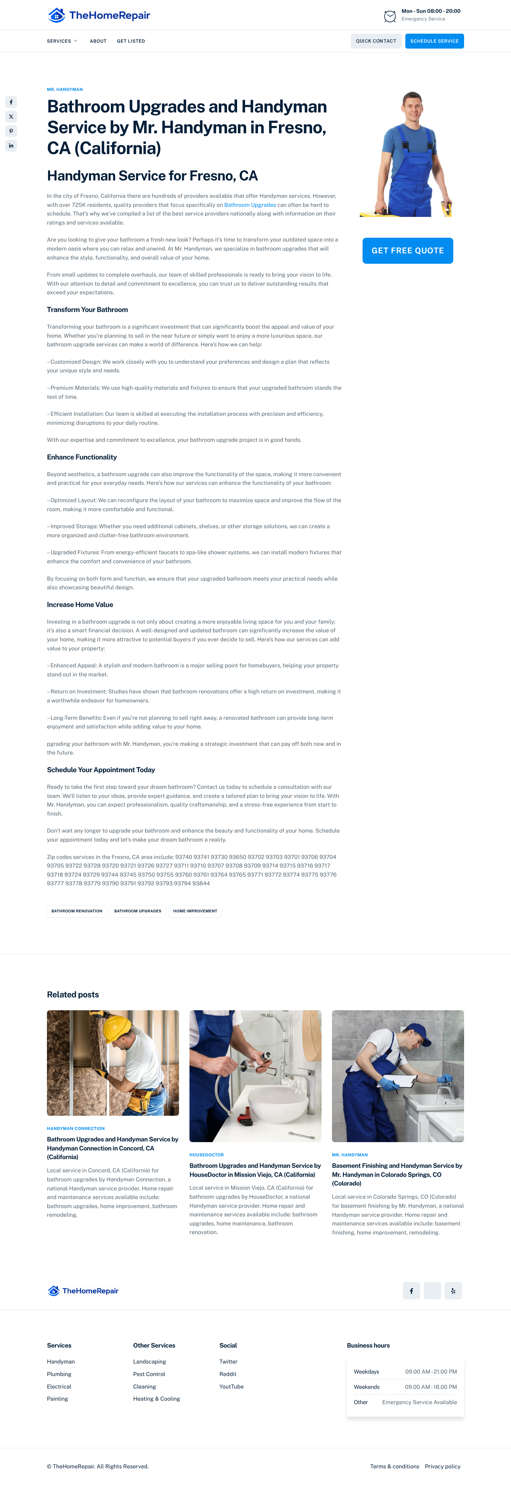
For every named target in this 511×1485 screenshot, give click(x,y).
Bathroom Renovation (77, 911)
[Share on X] (11, 117)
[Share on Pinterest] (11, 131)
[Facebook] (411, 1290)
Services (59, 41)
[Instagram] (453, 1290)
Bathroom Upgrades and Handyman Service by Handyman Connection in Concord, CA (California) (112, 1148)
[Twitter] (432, 1290)
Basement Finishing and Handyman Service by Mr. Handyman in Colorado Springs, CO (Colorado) (397, 1175)
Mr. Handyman (65, 89)
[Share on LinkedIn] (11, 146)
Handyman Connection (76, 1128)
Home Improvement (195, 911)
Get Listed (131, 41)
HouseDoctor (206, 1155)
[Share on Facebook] (11, 102)
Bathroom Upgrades (250, 205)
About (98, 41)
